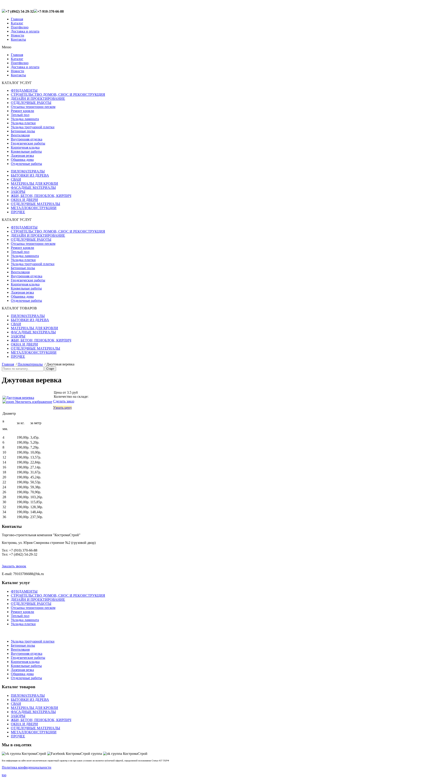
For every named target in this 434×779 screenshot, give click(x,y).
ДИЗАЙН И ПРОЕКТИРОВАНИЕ (38, 99)
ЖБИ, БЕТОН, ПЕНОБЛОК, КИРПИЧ (41, 196)
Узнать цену (62, 407)
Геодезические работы (28, 143)
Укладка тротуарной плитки (32, 127)
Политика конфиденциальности (26, 767)
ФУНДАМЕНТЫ (24, 90)
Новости (17, 35)
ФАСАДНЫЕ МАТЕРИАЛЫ (33, 187)
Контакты (18, 39)
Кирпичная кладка (25, 147)
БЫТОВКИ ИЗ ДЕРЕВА (30, 175)
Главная (17, 19)
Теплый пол (20, 115)
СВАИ (16, 179)
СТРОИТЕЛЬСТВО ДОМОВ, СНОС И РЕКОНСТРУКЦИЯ (58, 94)
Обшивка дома (22, 159)
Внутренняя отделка (26, 139)
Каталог (17, 23)
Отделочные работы (26, 164)
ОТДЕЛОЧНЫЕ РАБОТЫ (31, 103)
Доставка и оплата (25, 31)
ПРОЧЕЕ (18, 212)
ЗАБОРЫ (18, 192)
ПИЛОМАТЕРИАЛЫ (28, 171)
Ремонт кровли (22, 111)
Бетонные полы (23, 131)
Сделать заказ (63, 401)
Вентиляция (20, 135)
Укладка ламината (25, 119)
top (4, 775)
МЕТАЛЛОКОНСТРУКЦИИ (34, 208)
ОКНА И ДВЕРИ (24, 200)
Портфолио (19, 27)
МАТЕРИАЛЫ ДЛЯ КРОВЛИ (34, 183)
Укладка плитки (23, 123)
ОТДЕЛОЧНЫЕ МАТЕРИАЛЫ (35, 204)
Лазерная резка (22, 155)
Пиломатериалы (30, 364)
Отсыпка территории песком (33, 107)
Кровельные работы (26, 151)
